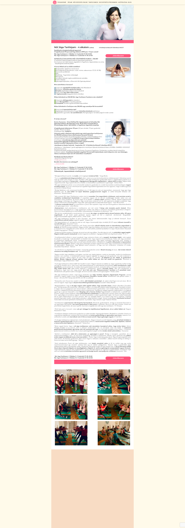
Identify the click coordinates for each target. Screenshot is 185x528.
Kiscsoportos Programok (108, 2)
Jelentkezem (118, 56)
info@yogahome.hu (60, 160)
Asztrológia (122, 2)
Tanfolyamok (93, 2)
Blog (130, 2)
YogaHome (61, 2)
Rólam (70, 2)
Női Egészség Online (80, 2)
